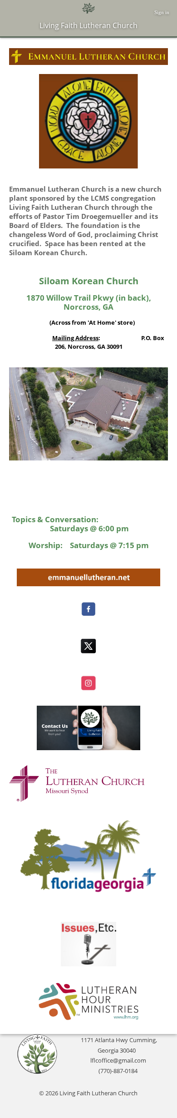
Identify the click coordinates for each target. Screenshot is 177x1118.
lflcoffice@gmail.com (118, 1060)
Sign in (161, 12)
